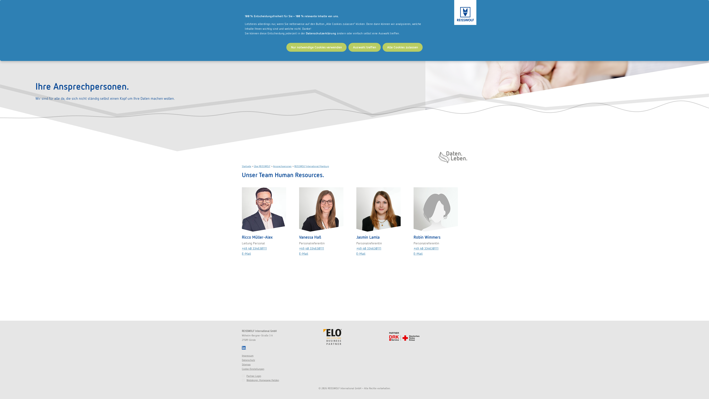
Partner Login (253, 375)
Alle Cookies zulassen (402, 47)
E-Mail (246, 253)
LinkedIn (244, 348)
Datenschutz (248, 360)
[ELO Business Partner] (332, 337)
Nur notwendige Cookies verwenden (316, 47)
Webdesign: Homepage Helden (262, 380)
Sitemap (246, 364)
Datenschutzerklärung (321, 33)
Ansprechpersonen (282, 166)
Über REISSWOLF (262, 166)
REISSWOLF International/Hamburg (311, 166)
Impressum (248, 355)
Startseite (246, 166)
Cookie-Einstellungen (253, 368)
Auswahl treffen (364, 47)
